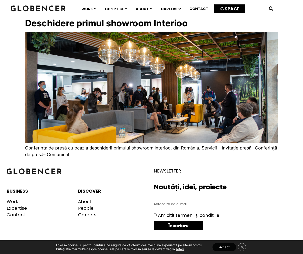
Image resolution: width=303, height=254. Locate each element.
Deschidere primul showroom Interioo (106, 23)
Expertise (114, 9)
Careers (169, 9)
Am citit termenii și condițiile (188, 215)
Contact (198, 8)
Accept (224, 247)
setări (180, 249)
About (142, 9)
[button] (271, 8)
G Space (229, 9)
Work (87, 9)
